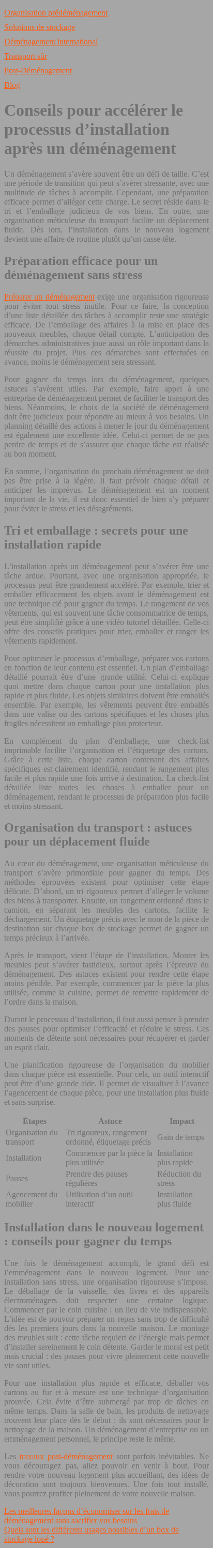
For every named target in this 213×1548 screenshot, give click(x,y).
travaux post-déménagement (66, 1456)
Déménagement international (51, 41)
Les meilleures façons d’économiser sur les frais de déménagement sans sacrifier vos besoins (86, 1516)
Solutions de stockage (39, 27)
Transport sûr (25, 56)
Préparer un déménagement (49, 296)
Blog (12, 85)
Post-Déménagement (38, 70)
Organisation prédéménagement (56, 12)
